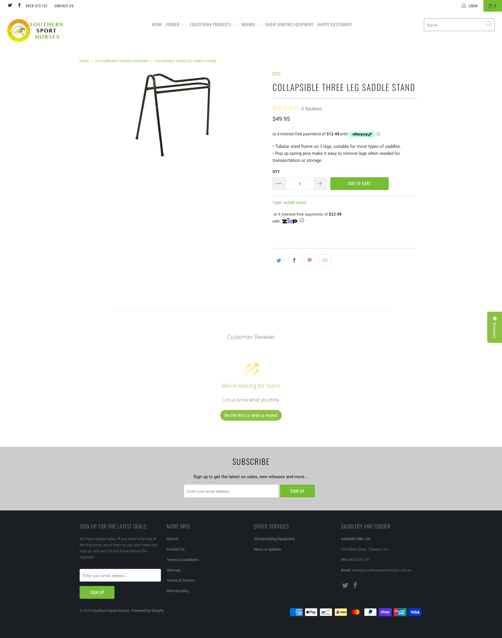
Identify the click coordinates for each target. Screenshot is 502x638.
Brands (249, 24)
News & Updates (267, 549)
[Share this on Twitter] (278, 260)
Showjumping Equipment (274, 539)
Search (172, 539)
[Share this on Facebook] (294, 260)
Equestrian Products (211, 24)
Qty (276, 171)
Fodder (173, 24)
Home (157, 24)
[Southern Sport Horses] (43, 30)
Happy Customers (335, 24)
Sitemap (173, 570)
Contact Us (64, 5)
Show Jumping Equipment (289, 24)
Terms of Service (181, 580)
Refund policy (178, 591)
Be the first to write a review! (251, 415)
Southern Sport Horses (111, 610)
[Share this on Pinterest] (309, 260)
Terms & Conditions (183, 560)
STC (276, 74)
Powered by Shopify (147, 610)
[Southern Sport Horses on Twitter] (9, 6)
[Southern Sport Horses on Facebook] (18, 6)
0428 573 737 (37, 5)
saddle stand (294, 202)
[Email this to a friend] (325, 260)
